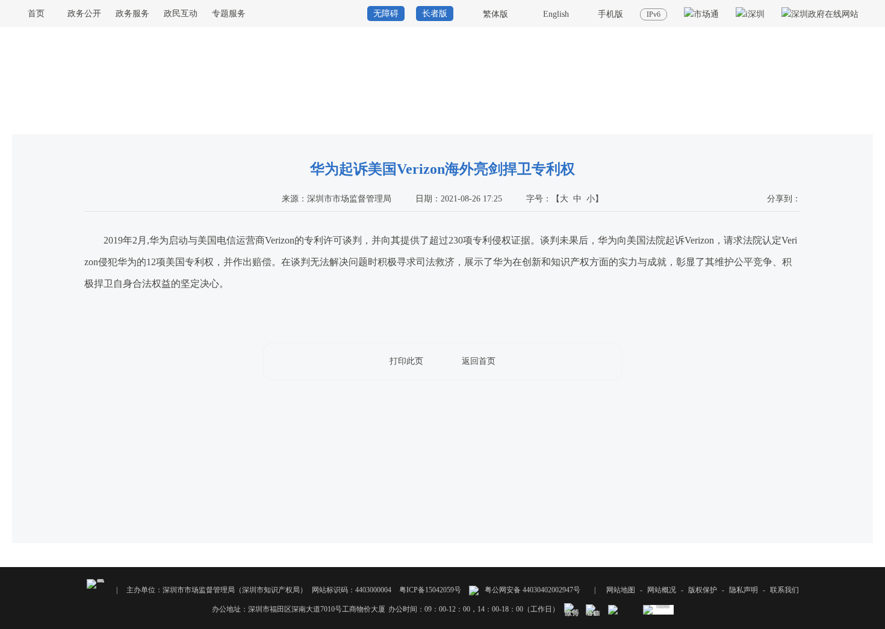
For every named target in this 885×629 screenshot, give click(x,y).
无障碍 (386, 13)
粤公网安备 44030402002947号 (531, 590)
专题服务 (229, 13)
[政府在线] (820, 14)
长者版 (434, 13)
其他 (756, 122)
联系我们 (784, 590)
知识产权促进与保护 (840, 122)
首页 (36, 13)
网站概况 (661, 590)
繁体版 (495, 14)
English (556, 14)
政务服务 (132, 13)
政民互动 (180, 13)
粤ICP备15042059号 (430, 590)
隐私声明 (743, 590)
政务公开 (84, 13)
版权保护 (702, 590)
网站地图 (620, 590)
